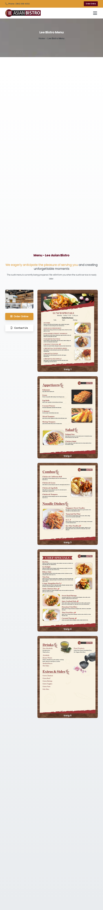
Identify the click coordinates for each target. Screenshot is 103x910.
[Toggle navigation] (95, 13)
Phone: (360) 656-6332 (19, 3)
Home (42, 38)
